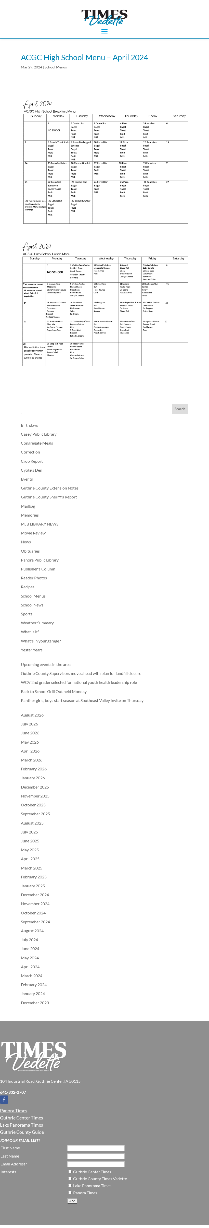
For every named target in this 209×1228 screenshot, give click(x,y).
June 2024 (30, 948)
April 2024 (30, 966)
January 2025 (33, 885)
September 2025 (35, 813)
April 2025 (30, 858)
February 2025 (34, 876)
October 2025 (33, 804)
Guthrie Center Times (21, 1117)
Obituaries (30, 551)
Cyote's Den (31, 470)
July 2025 (29, 831)
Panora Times (13, 1110)
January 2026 (33, 777)
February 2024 (34, 984)
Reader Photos (34, 577)
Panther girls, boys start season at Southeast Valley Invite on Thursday (82, 700)
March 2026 (31, 759)
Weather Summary (37, 622)
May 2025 (30, 849)
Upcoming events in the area (46, 664)
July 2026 (29, 723)
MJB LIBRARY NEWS (39, 523)
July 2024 (29, 939)
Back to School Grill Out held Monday (54, 691)
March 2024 (31, 975)
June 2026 (30, 732)
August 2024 (32, 930)
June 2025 (30, 840)
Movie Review (33, 532)
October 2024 (33, 912)
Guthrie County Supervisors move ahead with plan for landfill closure (81, 673)
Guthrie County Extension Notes (50, 487)
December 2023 (35, 1002)
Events (27, 478)
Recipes (27, 586)
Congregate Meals (37, 442)
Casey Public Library (39, 434)
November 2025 (35, 795)
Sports (26, 613)
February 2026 (34, 768)
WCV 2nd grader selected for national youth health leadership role (79, 682)
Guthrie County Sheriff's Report (49, 496)
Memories (30, 514)
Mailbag (28, 506)
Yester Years (32, 649)
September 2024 (35, 921)
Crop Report (32, 461)
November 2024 (35, 903)
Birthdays (29, 425)
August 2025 (32, 822)
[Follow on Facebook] (4, 1099)
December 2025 (35, 786)
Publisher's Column (38, 568)
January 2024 (33, 993)
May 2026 (30, 742)
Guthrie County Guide (22, 1132)
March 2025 (31, 867)
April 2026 (30, 750)
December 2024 (35, 894)
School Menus (56, 67)
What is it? (30, 631)
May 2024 (30, 957)
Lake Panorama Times (21, 1125)
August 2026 (32, 714)
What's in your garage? (41, 640)
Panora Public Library (40, 559)
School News (32, 604)
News (26, 541)
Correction (30, 451)
